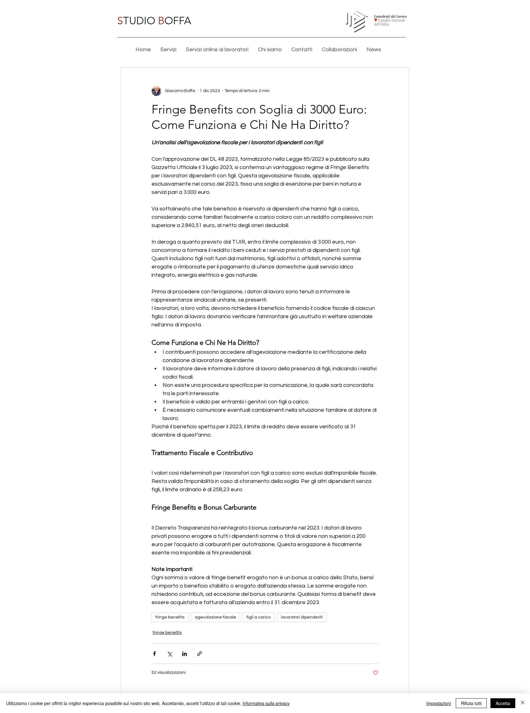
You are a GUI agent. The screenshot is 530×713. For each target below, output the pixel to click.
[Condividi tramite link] (199, 654)
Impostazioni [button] (438, 703)
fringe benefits (170, 617)
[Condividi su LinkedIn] (184, 654)
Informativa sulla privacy (266, 703)
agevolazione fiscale (215, 617)
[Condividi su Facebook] (154, 654)
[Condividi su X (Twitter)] (169, 654)
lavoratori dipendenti (302, 617)
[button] (168, 49)
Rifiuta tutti (471, 703)
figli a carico (259, 617)
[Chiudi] (522, 703)
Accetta (503, 703)
